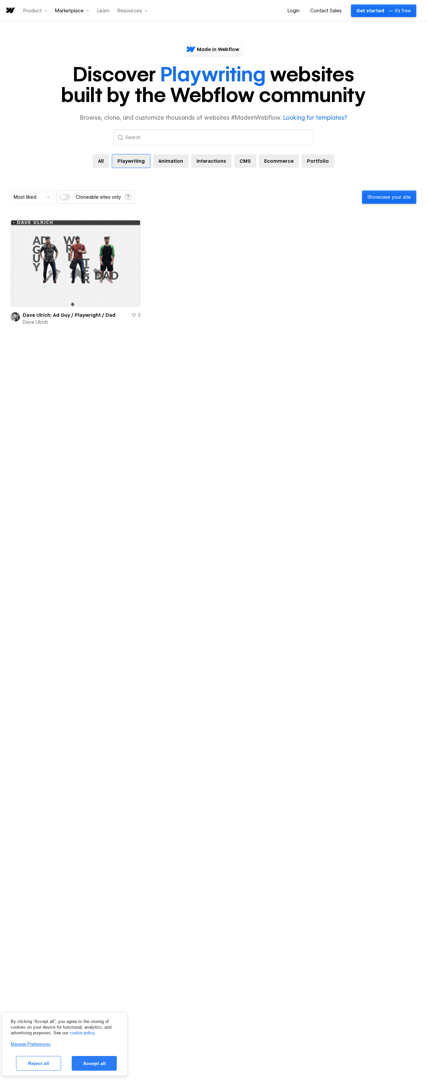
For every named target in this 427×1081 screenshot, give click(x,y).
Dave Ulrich (35, 322)
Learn (103, 11)
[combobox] (32, 197)
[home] (10, 11)
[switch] (65, 197)
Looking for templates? (315, 117)
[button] (35, 10)
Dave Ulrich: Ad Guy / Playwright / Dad (69, 315)
